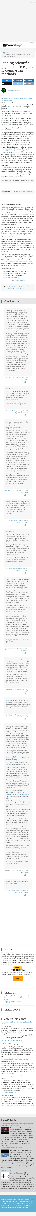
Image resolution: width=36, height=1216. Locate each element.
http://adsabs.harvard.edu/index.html (17, 794)
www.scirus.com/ (11, 762)
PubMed (5, 98)
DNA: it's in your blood (8, 1093)
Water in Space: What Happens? (11, 1148)
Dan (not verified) (12, 689)
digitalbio (5, 53)
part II (5, 273)
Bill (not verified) (13, 715)
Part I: (9, 107)
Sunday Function (7, 1170)
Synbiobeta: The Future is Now (11, 1040)
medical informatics (20, 98)
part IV (5, 277)
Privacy (31, 1199)
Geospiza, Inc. (21, 280)
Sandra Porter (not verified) (15, 411)
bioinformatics (28, 98)
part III (5, 275)
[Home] (12, 46)
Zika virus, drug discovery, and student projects (17, 1076)
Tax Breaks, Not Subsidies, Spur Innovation (16, 996)
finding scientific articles (6, 100)
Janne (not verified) (12, 490)
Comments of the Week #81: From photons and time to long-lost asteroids (17, 1124)
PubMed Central (11, 98)
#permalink (24, 379)
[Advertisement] (18, 21)
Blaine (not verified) (15, 520)
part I (3, 120)
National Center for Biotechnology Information (16, 151)
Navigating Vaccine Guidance (12, 1002)
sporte (11, 90)
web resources (19, 288)
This (7, 700)
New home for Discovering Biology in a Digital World (16, 1022)
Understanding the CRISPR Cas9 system (14, 1059)
